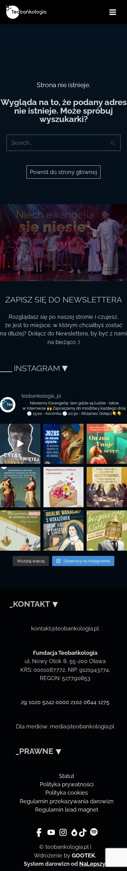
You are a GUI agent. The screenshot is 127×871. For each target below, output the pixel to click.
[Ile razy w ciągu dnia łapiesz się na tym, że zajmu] (20, 487)
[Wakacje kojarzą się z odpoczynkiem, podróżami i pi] (63, 530)
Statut (66, 776)
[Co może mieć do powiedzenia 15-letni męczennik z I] (107, 530)
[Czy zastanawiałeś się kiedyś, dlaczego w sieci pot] (63, 487)
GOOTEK (83, 855)
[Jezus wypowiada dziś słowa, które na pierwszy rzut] (63, 444)
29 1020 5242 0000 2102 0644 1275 (65, 702)
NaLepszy (92, 864)
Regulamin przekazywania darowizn (67, 801)
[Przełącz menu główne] (113, 12)
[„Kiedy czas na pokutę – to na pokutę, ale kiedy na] (107, 487)
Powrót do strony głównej (63, 172)
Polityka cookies (66, 792)
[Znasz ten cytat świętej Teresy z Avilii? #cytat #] (20, 444)
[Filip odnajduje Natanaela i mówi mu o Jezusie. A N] (107, 444)
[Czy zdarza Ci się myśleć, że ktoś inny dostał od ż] (20, 530)
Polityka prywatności (67, 784)
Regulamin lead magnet (66, 809)
